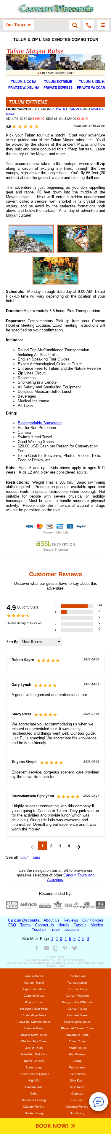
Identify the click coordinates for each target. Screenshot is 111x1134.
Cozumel (77, 1100)
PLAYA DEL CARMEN (67, 109)
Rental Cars (78, 976)
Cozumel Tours (34, 995)
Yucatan (39, 929)
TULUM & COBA (23, 81)
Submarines (77, 1067)
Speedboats (33, 1067)
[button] (103, 25)
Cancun (79, 925)
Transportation (77, 982)
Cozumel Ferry (77, 989)
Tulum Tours (29, 857)
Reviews (71, 920)
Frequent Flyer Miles (34, 1008)
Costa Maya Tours (34, 1015)
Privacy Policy (55, 965)
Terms (25, 925)
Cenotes (77, 1093)
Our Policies (92, 920)
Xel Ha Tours (34, 1047)
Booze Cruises (34, 1060)
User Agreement (87, 962)
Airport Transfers (33, 989)
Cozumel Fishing (77, 1106)
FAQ (12, 925)
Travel (55, 929)
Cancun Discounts (23, 920)
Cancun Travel (34, 982)
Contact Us (44, 925)
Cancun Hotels (33, 976)
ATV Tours (77, 1087)
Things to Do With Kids (77, 1002)
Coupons (72, 929)
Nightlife (33, 1080)
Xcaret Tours (77, 1047)
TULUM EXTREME (58, 81)
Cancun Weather (77, 995)
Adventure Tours (77, 1034)
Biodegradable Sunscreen (40, 423)
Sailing (77, 1060)
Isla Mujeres (77, 1054)
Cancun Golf (33, 1087)
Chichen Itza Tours (33, 1041)
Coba (34, 1093)
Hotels (63, 925)
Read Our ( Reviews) (89, 125)
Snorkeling (77, 1113)
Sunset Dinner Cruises (34, 1074)
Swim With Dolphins (33, 1054)
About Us (51, 920)
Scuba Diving (34, 1113)
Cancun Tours (77, 1008)
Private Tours (34, 1002)
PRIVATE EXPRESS (58, 87)
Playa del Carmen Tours (33, 1021)
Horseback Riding (34, 1100)
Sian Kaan (77, 1080)
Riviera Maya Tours (77, 1021)
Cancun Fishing (33, 1106)
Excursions (77, 1074)
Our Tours (16, 25)
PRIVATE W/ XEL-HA (23, 87)
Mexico (97, 925)
